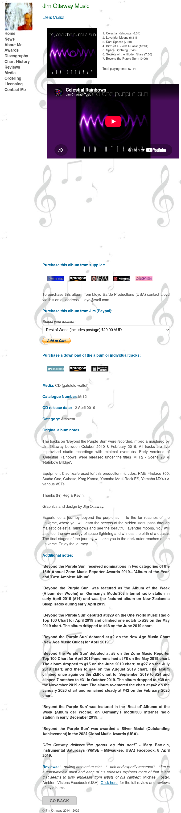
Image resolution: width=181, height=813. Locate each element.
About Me (13, 44)
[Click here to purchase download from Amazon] (78, 370)
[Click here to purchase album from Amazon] (78, 280)
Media (10, 72)
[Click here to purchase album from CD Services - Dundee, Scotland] (55, 280)
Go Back (59, 801)
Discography (16, 55)
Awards (11, 50)
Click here (109, 782)
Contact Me (15, 89)
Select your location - (60, 321)
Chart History (17, 61)
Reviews (12, 67)
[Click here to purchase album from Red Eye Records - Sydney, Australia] (99, 280)
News (9, 39)
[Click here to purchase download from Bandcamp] (55, 370)
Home (9, 33)
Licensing (13, 84)
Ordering (12, 78)
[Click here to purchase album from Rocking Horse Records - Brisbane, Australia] (121, 280)
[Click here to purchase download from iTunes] (99, 370)
